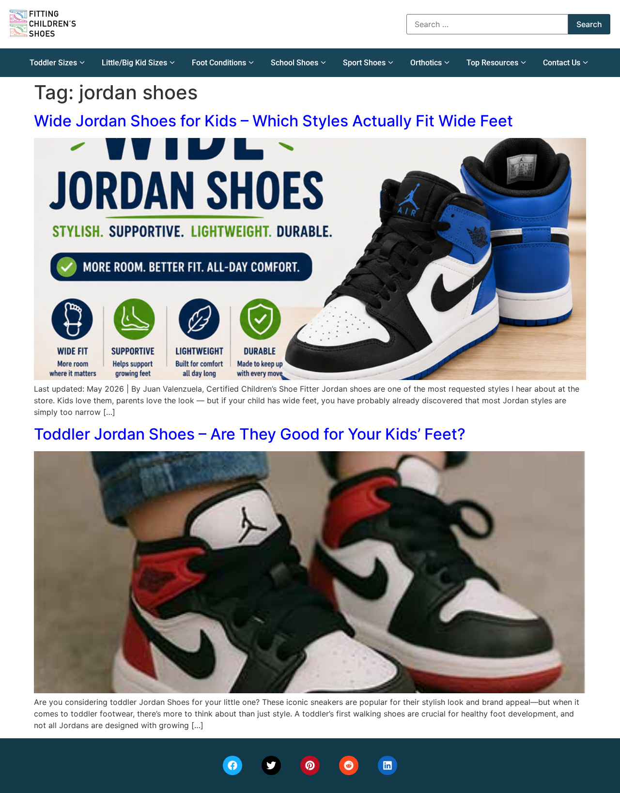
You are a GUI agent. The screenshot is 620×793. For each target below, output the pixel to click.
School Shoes (294, 62)
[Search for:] (487, 24)
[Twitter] (271, 765)
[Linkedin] (387, 765)
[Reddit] (348, 765)
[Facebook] (232, 765)
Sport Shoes (364, 62)
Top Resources (492, 62)
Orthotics (426, 62)
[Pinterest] (310, 765)
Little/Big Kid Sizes (134, 62)
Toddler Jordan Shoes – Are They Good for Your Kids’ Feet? (249, 434)
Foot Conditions (219, 62)
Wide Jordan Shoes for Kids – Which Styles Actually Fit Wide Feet (273, 120)
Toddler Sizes (53, 62)
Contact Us (561, 62)
